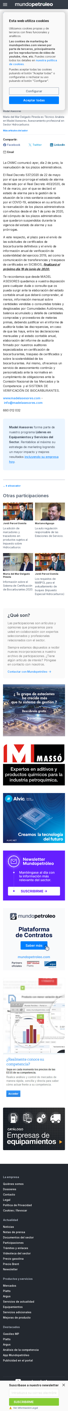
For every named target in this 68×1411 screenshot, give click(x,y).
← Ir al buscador (12, 485)
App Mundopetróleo (16, 1355)
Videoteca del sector (17, 1253)
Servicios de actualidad (18, 1301)
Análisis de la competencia (21, 1349)
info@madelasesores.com (23, 403)
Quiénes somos (13, 1183)
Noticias (8, 1226)
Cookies (8, 1210)
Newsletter (10, 1269)
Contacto (9, 1194)
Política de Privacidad (17, 1205)
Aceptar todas (34, 100)
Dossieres (9, 1189)
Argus (7, 1296)
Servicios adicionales (17, 1312)
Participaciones (13, 1242)
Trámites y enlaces (15, 1248)
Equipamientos (13, 1306)
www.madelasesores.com (21, 398)
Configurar (34, 91)
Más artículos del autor (15, 130)
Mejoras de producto (17, 1317)
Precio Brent (11, 1264)
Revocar (21, 1210)
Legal (6, 1199)
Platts (7, 1291)
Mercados (9, 1285)
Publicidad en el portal (18, 1360)
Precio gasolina (13, 1258)
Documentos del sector (18, 1237)
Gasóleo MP (11, 1333)
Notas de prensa (14, 1232)
